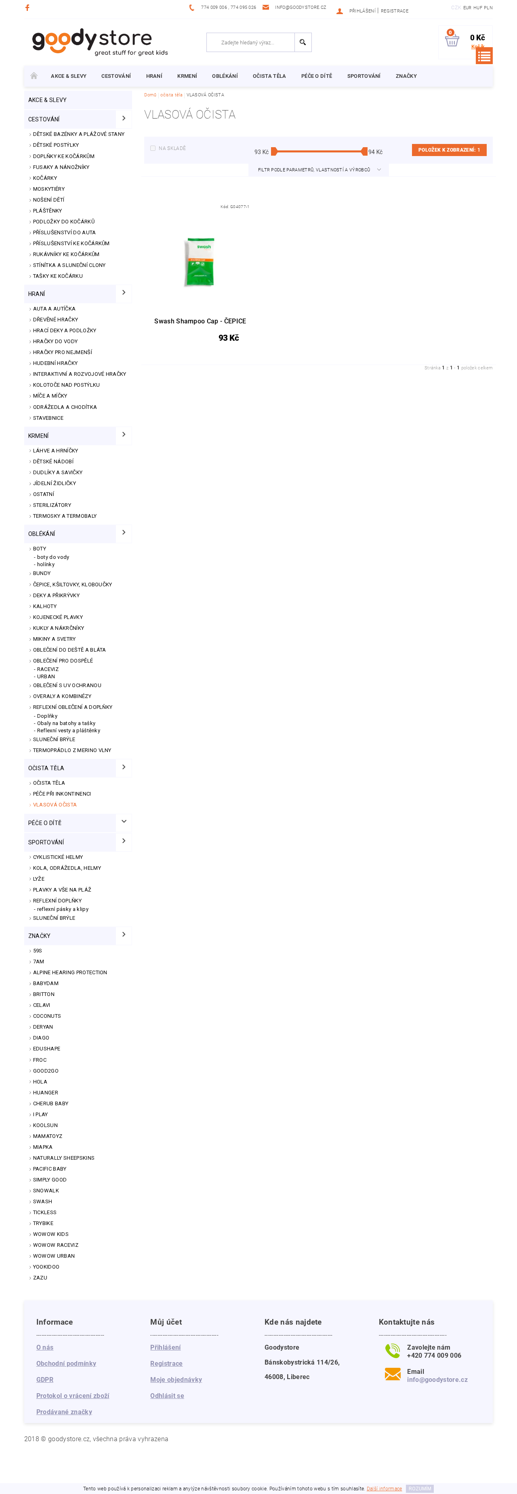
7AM (38, 961)
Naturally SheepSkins (64, 1158)
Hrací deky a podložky (65, 330)
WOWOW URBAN (54, 1256)
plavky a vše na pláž (62, 890)
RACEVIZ (48, 669)
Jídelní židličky (54, 483)
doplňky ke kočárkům (64, 156)
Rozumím (420, 1489)
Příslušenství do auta (64, 232)
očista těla (269, 76)
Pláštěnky (47, 211)
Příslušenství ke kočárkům (71, 243)
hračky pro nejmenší (62, 352)
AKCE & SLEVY (68, 76)
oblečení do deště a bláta (69, 650)
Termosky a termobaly (65, 516)
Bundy (42, 573)
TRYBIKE (43, 1223)
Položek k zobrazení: (449, 150)
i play (40, 1114)
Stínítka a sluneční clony (69, 265)
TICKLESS (45, 1212)
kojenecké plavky (58, 617)
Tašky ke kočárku (58, 276)
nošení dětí (49, 200)
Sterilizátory (52, 505)
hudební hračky (55, 363)
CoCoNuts (47, 1016)
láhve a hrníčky (55, 451)
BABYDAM (46, 983)
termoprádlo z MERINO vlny (72, 750)
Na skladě (172, 148)
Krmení (187, 76)
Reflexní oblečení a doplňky (73, 707)
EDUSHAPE (47, 1049)
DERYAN (43, 1027)
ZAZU (40, 1278)
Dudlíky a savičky (57, 472)
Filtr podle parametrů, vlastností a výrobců (315, 170)
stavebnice (48, 418)
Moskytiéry (49, 189)
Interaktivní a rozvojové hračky (79, 374)
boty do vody (53, 557)
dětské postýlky (56, 145)
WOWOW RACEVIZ (55, 1245)
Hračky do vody (55, 341)
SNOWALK (46, 1191)
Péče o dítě (316, 76)
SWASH (43, 1201)
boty (39, 549)
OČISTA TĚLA (49, 783)
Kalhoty (45, 606)
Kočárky (45, 178)
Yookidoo (46, 1267)
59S (37, 951)
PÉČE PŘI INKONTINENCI (62, 794)
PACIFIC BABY (50, 1169)
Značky (406, 76)
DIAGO (41, 1038)
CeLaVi (41, 1005)
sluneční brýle (54, 918)
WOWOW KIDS (51, 1234)
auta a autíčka (54, 309)
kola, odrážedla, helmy (67, 868)
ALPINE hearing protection (70, 972)
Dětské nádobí (53, 461)
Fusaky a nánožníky (61, 167)
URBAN (46, 676)
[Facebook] (28, 7)
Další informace (384, 1489)
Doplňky (47, 716)
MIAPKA (43, 1147)
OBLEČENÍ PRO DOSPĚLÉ (63, 661)
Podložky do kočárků (64, 222)
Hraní (154, 76)
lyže (38, 879)
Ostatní (43, 494)
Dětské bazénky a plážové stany (79, 134)
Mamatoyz (48, 1136)
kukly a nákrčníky (58, 628)
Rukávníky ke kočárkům (66, 254)
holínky (46, 564)
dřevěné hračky (55, 320)
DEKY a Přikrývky (56, 595)
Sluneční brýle (54, 739)
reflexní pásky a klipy (62, 909)
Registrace (394, 11)
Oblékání (225, 76)
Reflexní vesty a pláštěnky (68, 730)
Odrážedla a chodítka (65, 407)
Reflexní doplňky (57, 901)
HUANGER (45, 1093)
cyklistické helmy (58, 857)
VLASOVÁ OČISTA (55, 805)
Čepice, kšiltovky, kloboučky (72, 584)
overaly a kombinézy (62, 696)
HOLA (40, 1082)
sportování (364, 76)
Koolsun (45, 1125)
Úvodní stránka (34, 76)
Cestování (116, 76)
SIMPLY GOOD (50, 1180)
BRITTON (44, 994)
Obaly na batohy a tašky (66, 723)
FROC (39, 1060)
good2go (46, 1071)
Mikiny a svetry (54, 639)
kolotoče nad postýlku (66, 385)
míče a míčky (50, 396)
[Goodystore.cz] (98, 42)
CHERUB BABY (51, 1103)
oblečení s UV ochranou (67, 685)
